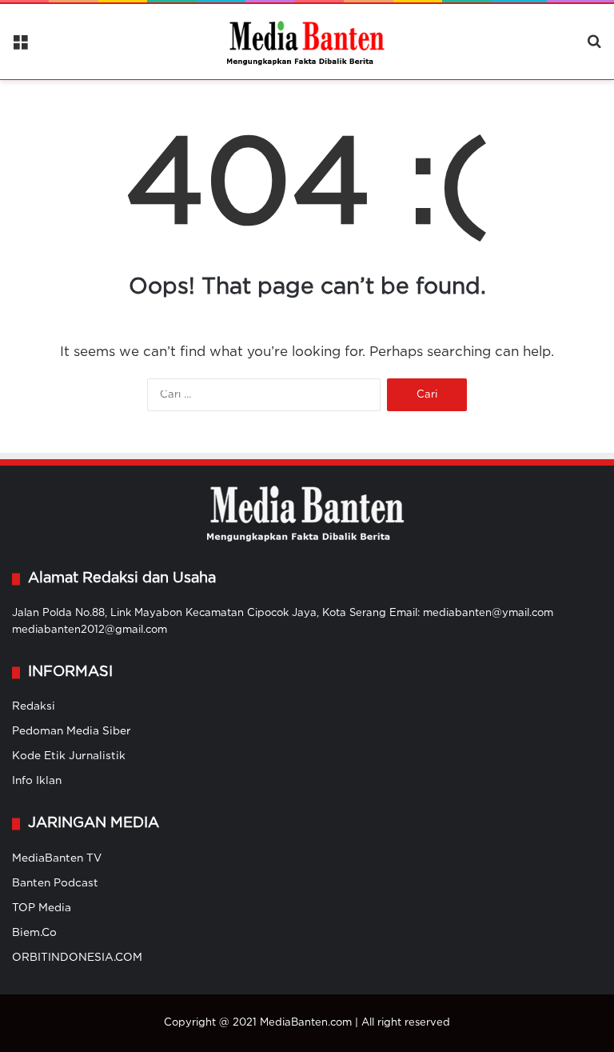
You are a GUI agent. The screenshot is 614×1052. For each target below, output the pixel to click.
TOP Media (41, 908)
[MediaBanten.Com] (307, 41)
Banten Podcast (55, 883)
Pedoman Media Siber (71, 731)
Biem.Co (34, 933)
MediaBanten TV (57, 858)
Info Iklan (37, 781)
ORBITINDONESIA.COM (77, 957)
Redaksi (33, 706)
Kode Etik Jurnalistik (69, 756)
